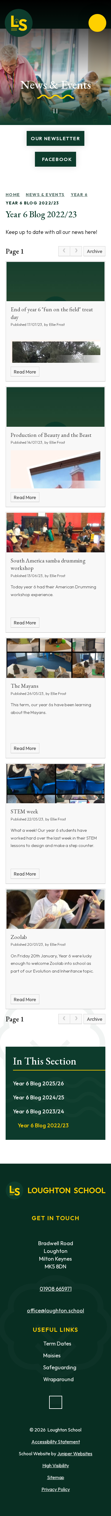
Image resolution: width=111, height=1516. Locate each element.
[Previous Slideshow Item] (42, 111)
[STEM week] (56, 784)
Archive (94, 251)
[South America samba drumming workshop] (56, 532)
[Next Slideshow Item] (68, 111)
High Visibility (55, 1465)
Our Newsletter (55, 138)
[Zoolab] (56, 909)
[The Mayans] (56, 658)
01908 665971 (56, 1288)
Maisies (52, 1355)
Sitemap (55, 1477)
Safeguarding (59, 1367)
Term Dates (57, 1343)
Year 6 (79, 194)
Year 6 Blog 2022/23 (32, 203)
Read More (25, 372)
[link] (64, 251)
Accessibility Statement (55, 1442)
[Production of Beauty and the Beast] (56, 407)
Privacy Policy (55, 1489)
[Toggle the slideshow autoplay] (55, 111)
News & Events (45, 194)
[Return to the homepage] (19, 23)
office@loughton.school (55, 1310)
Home (13, 194)
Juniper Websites (74, 1453)
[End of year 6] (56, 281)
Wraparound (58, 1379)
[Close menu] (97, 23)
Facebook (57, 159)
